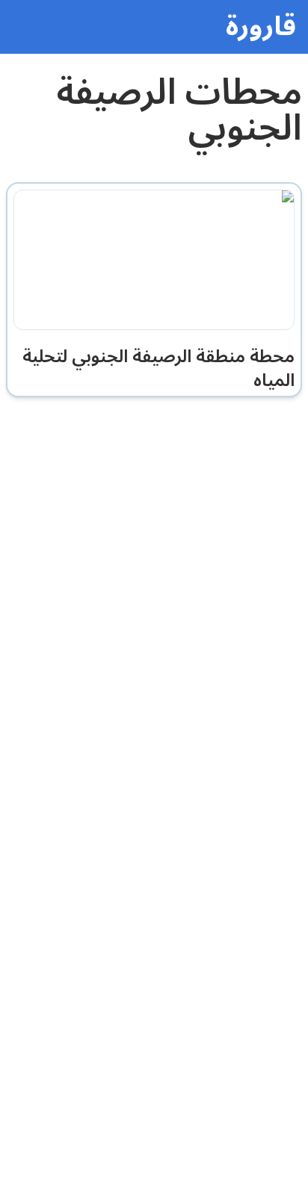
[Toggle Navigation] (30, 30)
